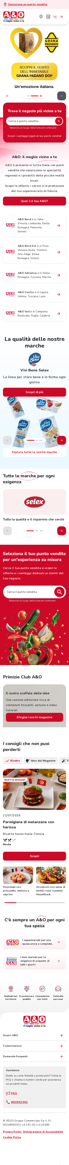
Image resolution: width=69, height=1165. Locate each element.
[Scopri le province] (58, 225)
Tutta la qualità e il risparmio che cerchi (33, 519)
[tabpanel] (34, 836)
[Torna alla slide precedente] (7, 95)
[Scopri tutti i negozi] (41, 16)
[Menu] (61, 16)
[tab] (12, 761)
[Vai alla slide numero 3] (40, 440)
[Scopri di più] (34, 68)
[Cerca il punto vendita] (59, 592)
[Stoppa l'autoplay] (40, 95)
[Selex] (34, 502)
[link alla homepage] (16, 16)
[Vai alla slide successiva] (61, 440)
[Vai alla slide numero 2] (36, 440)
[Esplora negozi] (58, 942)
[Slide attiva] (30, 440)
